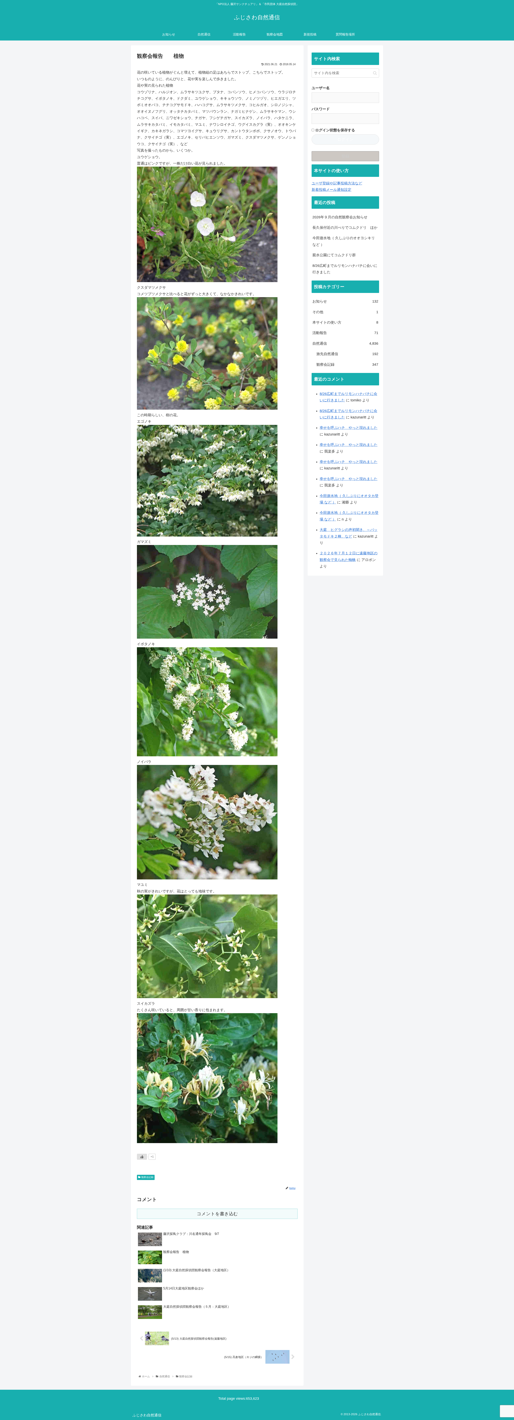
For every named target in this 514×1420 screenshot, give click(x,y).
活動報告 (345, 333)
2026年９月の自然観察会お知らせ (339, 217)
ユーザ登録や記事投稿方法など (337, 183)
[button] (374, 73)
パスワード (321, 109)
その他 (345, 312)
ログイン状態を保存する (334, 130)
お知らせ (345, 301)
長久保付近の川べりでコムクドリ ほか (344, 228)
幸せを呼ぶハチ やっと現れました (348, 428)
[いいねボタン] (142, 1157)
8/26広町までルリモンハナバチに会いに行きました (344, 269)
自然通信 (345, 343)
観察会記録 (147, 1177)
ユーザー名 (321, 88)
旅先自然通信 (347, 354)
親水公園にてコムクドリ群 (334, 255)
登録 (345, 156)
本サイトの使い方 (345, 322)
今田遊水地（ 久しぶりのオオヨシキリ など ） (343, 241)
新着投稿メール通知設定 (331, 190)
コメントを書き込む (217, 1213)
